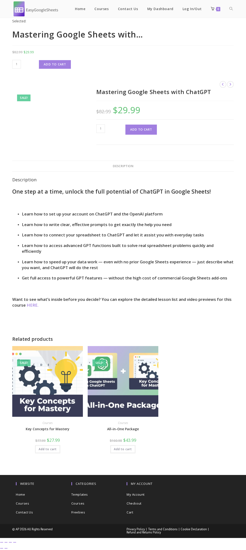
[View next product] (230, 84)
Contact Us (24, 512)
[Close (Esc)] (14, 542)
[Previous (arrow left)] (1, 548)
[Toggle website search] (231, 9)
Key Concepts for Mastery (47, 429)
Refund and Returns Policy (144, 532)
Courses (48, 423)
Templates (79, 494)
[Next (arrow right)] (6, 548)
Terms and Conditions (163, 529)
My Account (136, 494)
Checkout (134, 503)
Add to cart (55, 64)
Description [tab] (123, 166)
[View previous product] (223, 84)
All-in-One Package (123, 429)
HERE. (32, 305)
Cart (130, 512)
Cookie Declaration (194, 529)
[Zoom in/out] (1, 542)
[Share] (10, 542)
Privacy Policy (136, 529)
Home (20, 494)
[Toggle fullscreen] (6, 542)
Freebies (78, 512)
